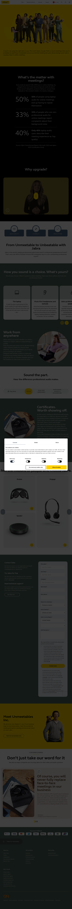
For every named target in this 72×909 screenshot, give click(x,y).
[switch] (28, 461)
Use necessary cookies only (36, 467)
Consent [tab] (15, 442)
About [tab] (57, 442)
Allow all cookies (56, 467)
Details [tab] (36, 442)
